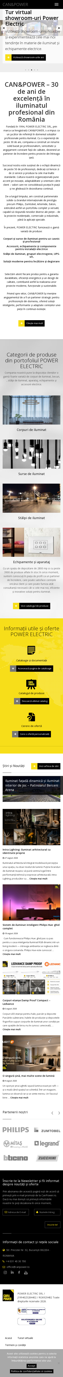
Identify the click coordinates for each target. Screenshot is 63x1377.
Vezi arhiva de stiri (49, 766)
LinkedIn (12, 1272)
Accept (31, 1365)
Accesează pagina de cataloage (34, 668)
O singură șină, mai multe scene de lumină (28, 1075)
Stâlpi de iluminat (31, 518)
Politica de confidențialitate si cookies (31, 1371)
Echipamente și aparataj (31, 562)
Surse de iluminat (31, 474)
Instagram (5, 1272)
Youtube (26, 1272)
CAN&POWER (15, 4)
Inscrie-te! (52, 1224)
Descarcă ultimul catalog (34, 701)
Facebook (19, 1272)
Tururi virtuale (25, 1338)
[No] (58, 1363)
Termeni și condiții (15, 1345)
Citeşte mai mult (34, 323)
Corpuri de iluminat (31, 430)
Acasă (8, 1338)
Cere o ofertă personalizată (34, 734)
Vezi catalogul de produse (34, 605)
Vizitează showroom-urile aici (28, 57)
